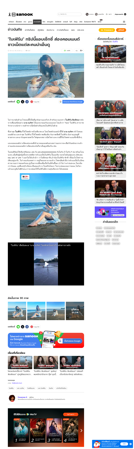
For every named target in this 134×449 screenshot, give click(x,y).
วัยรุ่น (75, 22)
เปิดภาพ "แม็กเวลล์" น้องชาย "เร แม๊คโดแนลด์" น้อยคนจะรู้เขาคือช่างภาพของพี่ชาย (109, 122)
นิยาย (99, 22)
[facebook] (27, 101)
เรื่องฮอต (19, 22)
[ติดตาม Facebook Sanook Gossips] (110, 212)
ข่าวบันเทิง (37, 22)
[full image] (17, 311)
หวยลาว (108, 232)
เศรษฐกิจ (50, 22)
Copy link (36, 102)
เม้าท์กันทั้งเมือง (61, 388)
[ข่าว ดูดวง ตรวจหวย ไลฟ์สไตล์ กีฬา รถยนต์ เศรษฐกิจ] (20, 14)
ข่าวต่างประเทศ (118, 232)
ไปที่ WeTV (70, 414)
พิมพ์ (28, 51)
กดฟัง (68, 50)
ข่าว (25, 22)
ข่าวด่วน (99, 228)
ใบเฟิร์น (11, 388)
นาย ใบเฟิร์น (42, 388)
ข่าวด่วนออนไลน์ (109, 228)
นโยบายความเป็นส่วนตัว (107, 446)
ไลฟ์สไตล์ (58, 22)
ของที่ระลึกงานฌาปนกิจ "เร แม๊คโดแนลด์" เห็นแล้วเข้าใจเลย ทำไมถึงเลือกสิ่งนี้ (110, 67)
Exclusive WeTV (90, 22)
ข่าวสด (109, 236)
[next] (81, 430)
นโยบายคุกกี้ (116, 446)
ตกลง (124, 443)
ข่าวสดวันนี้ (100, 232)
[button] (59, 14)
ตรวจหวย (115, 240)
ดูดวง (30, 22)
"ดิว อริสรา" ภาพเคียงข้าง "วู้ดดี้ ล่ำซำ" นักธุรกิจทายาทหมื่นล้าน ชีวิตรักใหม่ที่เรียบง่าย (110, 202)
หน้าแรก (11, 22)
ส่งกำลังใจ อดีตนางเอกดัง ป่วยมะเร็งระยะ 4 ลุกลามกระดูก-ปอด (109, 174)
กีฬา (44, 22)
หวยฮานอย (116, 244)
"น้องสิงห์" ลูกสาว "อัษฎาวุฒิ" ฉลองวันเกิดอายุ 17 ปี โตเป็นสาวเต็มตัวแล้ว (110, 147)
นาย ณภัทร (20, 388)
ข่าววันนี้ (107, 244)
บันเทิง (51, 388)
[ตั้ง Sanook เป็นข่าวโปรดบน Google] (46, 339)
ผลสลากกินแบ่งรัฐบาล (103, 240)
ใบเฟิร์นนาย (31, 388)
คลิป (80, 22)
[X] (22, 101)
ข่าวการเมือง (100, 236)
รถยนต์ (65, 22)
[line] (18, 101)
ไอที (71, 22)
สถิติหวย (99, 244)
